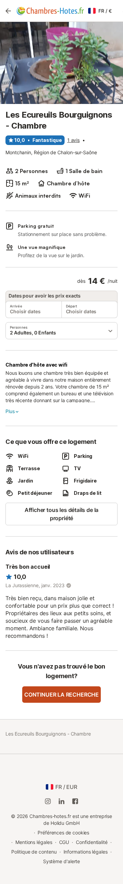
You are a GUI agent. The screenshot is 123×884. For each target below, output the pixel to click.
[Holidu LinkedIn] (61, 801)
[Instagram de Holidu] (48, 801)
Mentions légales (33, 842)
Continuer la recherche (61, 694)
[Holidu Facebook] (75, 801)
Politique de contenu (33, 852)
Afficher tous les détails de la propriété (62, 514)
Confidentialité (92, 842)
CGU (64, 842)
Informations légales (86, 852)
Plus (9, 411)
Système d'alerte (61, 861)
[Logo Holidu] (50, 11)
